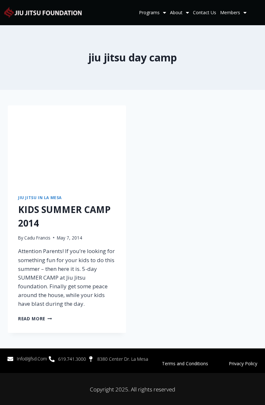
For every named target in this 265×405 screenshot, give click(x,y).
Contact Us (204, 12)
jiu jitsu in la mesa (40, 197)
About (176, 12)
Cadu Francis (37, 238)
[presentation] (67, 144)
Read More (35, 318)
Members (230, 12)
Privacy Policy (243, 363)
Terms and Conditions (195, 363)
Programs (149, 12)
